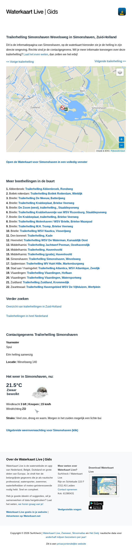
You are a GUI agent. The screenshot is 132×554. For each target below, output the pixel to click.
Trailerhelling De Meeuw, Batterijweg (41, 198)
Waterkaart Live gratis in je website (26, 512)
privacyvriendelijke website (71, 543)
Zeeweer (66, 533)
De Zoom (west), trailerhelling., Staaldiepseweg (48, 207)
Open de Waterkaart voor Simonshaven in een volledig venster (46, 162)
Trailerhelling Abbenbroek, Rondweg (49, 188)
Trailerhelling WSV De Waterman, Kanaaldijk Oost (56, 240)
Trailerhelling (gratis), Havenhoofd (50, 254)
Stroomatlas (78, 533)
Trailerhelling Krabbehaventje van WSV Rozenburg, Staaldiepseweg (62, 212)
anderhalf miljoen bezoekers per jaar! (66, 537)
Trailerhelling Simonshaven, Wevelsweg (55, 259)
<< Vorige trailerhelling (20, 61)
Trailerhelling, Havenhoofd (45, 249)
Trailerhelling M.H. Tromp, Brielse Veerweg (45, 226)
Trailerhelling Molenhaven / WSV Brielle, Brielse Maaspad (55, 221)
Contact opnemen (67, 489)
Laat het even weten (36, 54)
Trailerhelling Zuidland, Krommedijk (46, 282)
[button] (66, 109)
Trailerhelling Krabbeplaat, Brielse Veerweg (46, 203)
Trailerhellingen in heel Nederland (27, 316)
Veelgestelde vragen (69, 509)
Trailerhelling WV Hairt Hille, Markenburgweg (55, 263)
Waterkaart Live (51, 533)
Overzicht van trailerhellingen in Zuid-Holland (33, 306)
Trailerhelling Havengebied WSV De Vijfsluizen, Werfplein (63, 286)
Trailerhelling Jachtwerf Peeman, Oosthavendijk (59, 244)
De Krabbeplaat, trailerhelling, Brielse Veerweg (48, 216)
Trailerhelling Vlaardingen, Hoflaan (49, 272)
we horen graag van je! (30, 504)
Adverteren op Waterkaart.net (23, 516)
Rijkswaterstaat (118, 150)
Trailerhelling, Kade (40, 235)
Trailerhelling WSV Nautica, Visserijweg (45, 231)
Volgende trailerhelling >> (110, 61)
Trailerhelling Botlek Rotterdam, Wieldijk (56, 193)
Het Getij (94, 533)
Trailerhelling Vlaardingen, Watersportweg (54, 277)
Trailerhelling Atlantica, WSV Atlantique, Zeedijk (69, 268)
